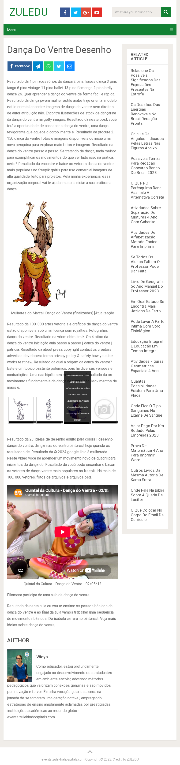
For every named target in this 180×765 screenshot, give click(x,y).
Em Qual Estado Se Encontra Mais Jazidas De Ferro (147, 306)
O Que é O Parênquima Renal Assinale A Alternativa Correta (147, 190)
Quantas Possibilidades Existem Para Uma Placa (147, 388)
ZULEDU (28, 12)
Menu (11, 30)
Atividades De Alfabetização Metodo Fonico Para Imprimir (144, 239)
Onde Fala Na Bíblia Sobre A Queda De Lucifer (147, 495)
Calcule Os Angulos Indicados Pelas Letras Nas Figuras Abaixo (147, 141)
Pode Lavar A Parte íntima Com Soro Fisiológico (147, 326)
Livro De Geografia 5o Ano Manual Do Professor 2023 (147, 286)
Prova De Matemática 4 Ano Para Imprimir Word (147, 452)
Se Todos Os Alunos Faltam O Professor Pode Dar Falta (145, 264)
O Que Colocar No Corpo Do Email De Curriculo (147, 515)
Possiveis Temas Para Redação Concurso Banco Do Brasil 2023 (146, 165)
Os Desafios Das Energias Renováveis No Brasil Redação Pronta (145, 114)
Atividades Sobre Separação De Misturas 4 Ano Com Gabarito (146, 214)
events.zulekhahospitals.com (63, 759)
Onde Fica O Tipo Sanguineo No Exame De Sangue (146, 410)
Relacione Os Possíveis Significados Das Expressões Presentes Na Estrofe (146, 82)
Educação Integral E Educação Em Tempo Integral (147, 346)
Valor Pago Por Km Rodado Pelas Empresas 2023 (147, 430)
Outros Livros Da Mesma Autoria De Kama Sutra (147, 475)
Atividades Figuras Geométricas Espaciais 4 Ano (147, 366)
